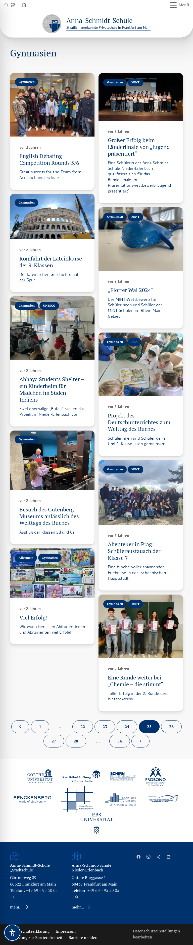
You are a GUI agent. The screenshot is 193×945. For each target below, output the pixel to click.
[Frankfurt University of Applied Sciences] (120, 799)
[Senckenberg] (32, 799)
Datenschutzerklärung (30, 931)
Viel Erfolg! (33, 617)
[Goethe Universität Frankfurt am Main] (40, 776)
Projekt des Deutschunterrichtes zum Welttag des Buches (139, 422)
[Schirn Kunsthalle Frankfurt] (122, 776)
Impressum (66, 931)
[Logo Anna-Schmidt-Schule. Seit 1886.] (51, 23)
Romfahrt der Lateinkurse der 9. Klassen (50, 262)
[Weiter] (140, 741)
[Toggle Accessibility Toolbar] (12, 932)
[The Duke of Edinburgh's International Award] (163, 799)
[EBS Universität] (96, 823)
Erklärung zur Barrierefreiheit (36, 937)
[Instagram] (148, 857)
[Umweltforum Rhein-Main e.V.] (77, 799)
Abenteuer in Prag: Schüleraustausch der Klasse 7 (134, 551)
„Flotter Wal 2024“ (131, 290)
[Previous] (20, 726)
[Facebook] (138, 857)
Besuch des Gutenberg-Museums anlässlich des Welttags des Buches (49, 516)
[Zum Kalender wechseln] (24, 5)
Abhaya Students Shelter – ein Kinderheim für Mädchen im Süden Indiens (51, 389)
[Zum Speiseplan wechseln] (13, 5)
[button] (6, 5)
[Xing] (159, 857)
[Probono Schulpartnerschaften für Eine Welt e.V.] (156, 776)
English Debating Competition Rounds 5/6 (49, 159)
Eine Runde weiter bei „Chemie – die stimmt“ (135, 681)
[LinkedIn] (169, 857)
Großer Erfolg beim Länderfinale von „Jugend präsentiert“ (139, 147)
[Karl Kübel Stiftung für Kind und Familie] (81, 776)
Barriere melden (83, 937)
